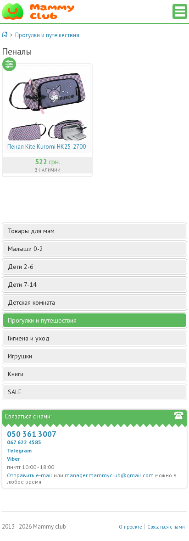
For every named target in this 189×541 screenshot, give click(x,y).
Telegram (19, 450)
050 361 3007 (31, 434)
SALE (15, 392)
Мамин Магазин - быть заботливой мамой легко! (38, 11)
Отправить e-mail (29, 475)
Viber (13, 458)
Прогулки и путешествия (47, 35)
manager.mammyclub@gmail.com (109, 475)
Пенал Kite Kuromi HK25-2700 (46, 147)
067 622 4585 (24, 442)
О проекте (130, 527)
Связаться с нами (166, 527)
